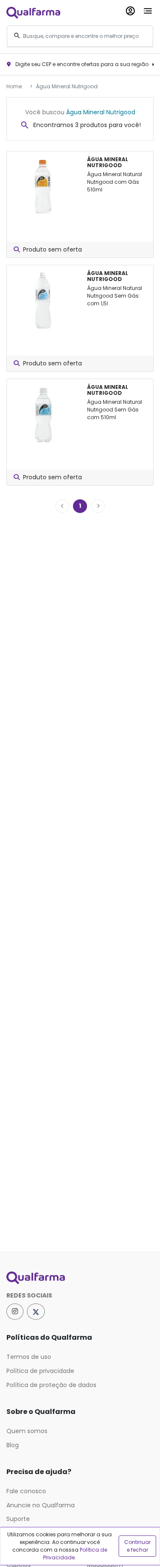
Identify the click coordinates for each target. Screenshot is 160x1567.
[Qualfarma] (33, 12)
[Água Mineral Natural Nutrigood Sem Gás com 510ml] (43, 414)
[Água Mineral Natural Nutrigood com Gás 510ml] (43, 187)
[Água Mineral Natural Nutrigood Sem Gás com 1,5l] (43, 301)
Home (14, 86)
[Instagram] (14, 1311)
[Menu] (148, 9)
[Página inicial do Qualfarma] (80, 1278)
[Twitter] (36, 1311)
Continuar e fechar (137, 1545)
